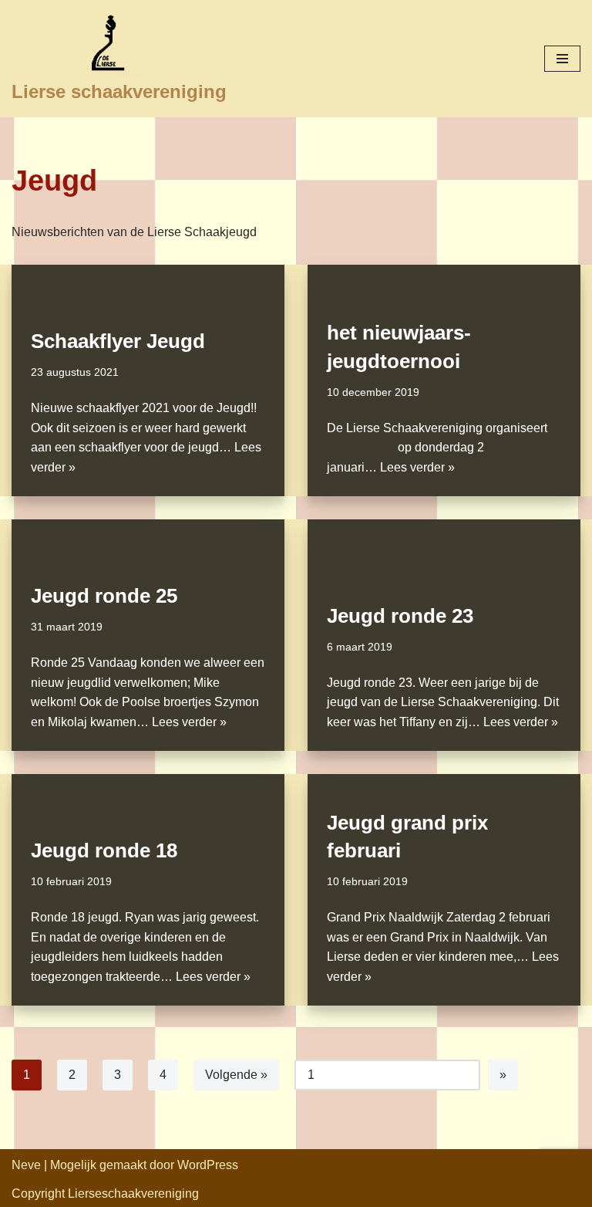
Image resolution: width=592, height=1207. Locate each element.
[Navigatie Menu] (562, 59)
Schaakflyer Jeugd (118, 341)
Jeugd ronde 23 (400, 615)
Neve (26, 1165)
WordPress (207, 1165)
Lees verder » (417, 467)
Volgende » (236, 1074)
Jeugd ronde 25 (104, 595)
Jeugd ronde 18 (104, 850)
